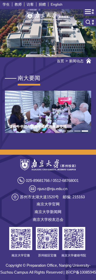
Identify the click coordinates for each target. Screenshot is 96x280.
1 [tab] (62, 131)
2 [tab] (70, 131)
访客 (30, 4)
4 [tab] (85, 131)
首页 (60, 61)
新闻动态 (76, 61)
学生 (6, 4)
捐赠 (42, 4)
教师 (18, 4)
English (56, 4)
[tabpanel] (48, 112)
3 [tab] (77, 131)
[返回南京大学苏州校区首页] (48, 16)
